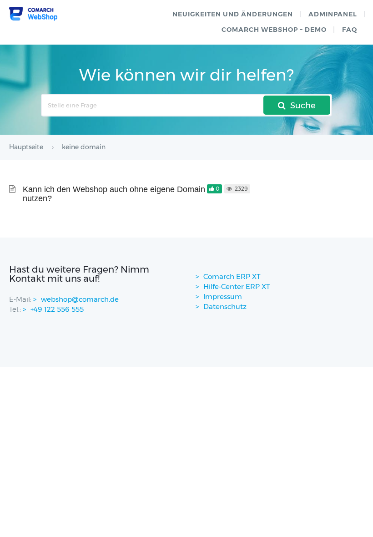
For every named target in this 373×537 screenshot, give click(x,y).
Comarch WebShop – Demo (274, 29)
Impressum (222, 296)
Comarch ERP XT (232, 276)
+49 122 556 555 (57, 309)
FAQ (349, 29)
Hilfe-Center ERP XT (236, 286)
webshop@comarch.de (80, 299)
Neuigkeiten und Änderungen (232, 14)
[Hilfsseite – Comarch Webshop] (33, 14)
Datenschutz (225, 306)
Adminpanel (332, 14)
